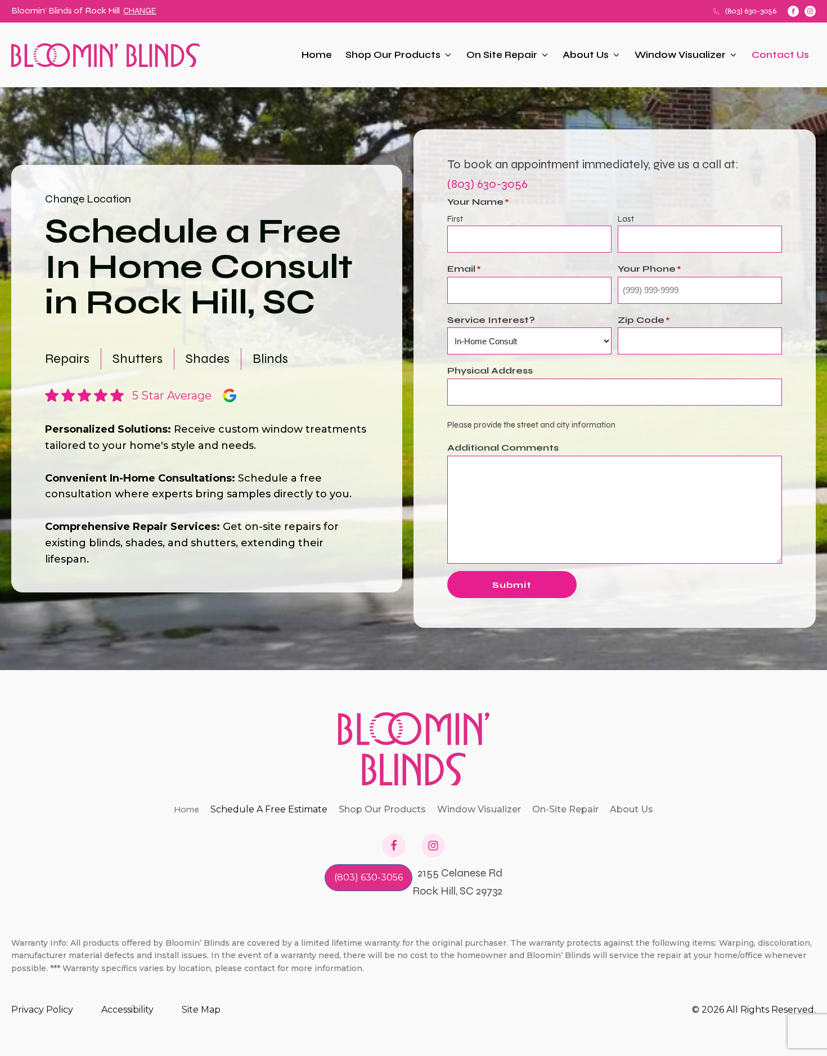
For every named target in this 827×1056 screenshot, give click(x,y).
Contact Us (780, 55)
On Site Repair (501, 55)
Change (139, 11)
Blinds (270, 358)
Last (626, 219)
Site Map (201, 1009)
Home (317, 55)
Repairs (67, 358)
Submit (512, 584)
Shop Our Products (393, 55)
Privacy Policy (42, 1009)
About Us (586, 55)
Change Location (88, 199)
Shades (208, 358)
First (455, 219)
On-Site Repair (565, 809)
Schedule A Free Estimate (268, 809)
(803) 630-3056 (750, 11)
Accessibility (127, 1009)
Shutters (138, 358)
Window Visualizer (680, 55)
